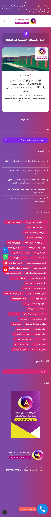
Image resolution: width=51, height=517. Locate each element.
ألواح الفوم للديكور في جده (35, 232)
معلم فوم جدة (40, 334)
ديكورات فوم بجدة (39, 298)
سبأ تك (25, 470)
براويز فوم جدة (14, 243)
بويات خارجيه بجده (39, 258)
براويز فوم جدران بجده (37, 248)
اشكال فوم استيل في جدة (35, 243)
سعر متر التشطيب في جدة (35, 304)
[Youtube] (5, 269)
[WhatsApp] (5, 257)
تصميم (42, 470)
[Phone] (5, 250)
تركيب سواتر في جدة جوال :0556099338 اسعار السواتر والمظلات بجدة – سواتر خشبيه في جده (25, 85)
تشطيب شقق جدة (13, 273)
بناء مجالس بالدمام (15, 248)
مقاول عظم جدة (39, 344)
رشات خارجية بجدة (19, 298)
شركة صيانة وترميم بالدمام (35, 314)
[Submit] (6, 140)
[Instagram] (5, 263)
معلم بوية (17, 324)
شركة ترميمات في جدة (37, 309)
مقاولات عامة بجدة (21, 334)
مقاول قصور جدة (39, 349)
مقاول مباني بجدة (20, 349)
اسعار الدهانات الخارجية (36, 237)
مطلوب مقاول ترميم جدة (36, 324)
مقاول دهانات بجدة (23, 339)
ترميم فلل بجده (40, 268)
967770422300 (13, 470)
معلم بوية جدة (40, 329)
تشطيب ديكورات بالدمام (36, 273)
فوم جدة (23, 319)
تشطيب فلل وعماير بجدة (36, 283)
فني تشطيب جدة (39, 319)
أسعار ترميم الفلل (13, 222)
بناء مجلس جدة (40, 253)
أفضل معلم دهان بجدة (37, 227)
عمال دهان (14, 314)
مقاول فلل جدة (21, 344)
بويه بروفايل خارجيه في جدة (16, 258)
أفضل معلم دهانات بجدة (14, 467)
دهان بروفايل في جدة (13, 293)
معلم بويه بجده (23, 329)
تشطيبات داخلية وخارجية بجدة (17, 268)
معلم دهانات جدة (36, 6)
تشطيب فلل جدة (18, 278)
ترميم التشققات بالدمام (36, 263)
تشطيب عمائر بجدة (38, 278)
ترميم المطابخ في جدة (13, 263)
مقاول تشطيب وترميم (32, 9)
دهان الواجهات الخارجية (37, 293)
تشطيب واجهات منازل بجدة (35, 288)
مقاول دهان (41, 339)
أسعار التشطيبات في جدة (36, 222)
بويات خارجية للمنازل (21, 253)
